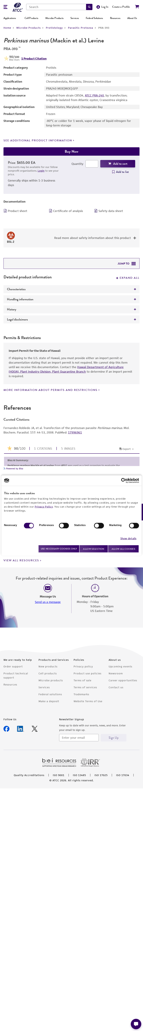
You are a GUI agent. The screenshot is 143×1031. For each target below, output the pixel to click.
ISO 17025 (101, 775)
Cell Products (31, 18)
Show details (128, 538)
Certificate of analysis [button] (68, 211)
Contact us (116, 687)
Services (74, 18)
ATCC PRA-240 (94, 95)
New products (48, 666)
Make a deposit (49, 701)
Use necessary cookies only (59, 548)
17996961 (75, 432)
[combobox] (56, 7)
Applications (9, 18)
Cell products (48, 673)
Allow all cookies (123, 548)
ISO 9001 (58, 775)
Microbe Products (54, 18)
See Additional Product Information (37, 140)
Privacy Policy (44, 506)
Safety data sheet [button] (111, 211)
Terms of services (85, 687)
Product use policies (87, 673)
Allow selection (93, 548)
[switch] (64, 525)
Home (7, 27)
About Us (132, 18)
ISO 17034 (122, 775)
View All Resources (21, 560)
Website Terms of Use (88, 701)
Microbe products (51, 680)
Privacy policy (83, 666)
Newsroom (116, 673)
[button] (89, 7)
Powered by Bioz (14, 468)
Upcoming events (120, 666)
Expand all (130, 277)
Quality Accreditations (29, 775)
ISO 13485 (79, 775)
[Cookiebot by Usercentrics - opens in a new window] (123, 480)
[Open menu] (5, 7)
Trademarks (81, 694)
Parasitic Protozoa (80, 27)
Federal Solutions (94, 18)
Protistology (54, 27)
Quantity (77, 164)
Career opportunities (123, 680)
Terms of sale (82, 680)
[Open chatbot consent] (136, 1024)
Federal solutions (50, 694)
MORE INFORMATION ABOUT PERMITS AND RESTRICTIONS (50, 390)
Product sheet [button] (17, 211)
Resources (115, 18)
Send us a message (48, 602)
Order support (13, 666)
